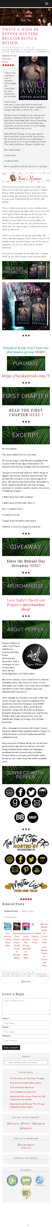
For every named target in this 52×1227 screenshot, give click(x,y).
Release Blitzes (34, 1217)
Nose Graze (36, 1225)
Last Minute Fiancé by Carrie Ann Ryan (44, 956)
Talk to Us (39, 1220)
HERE (39, 352)
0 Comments (42, 52)
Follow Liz (26, 1148)
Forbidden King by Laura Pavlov (35, 938)
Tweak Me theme (19, 1225)
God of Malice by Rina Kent (23, 1092)
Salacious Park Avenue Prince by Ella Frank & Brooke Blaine (17, 945)
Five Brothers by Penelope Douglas (27, 1078)
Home (10, 1214)
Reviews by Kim (21, 52)
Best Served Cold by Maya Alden (7, 939)
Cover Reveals (18, 1217)
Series (5, 61)
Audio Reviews (38, 1214)
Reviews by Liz (22, 1214)
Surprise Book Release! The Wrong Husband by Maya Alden (26, 945)
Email (6, 1027)
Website (6, 1035)
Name (6, 1018)
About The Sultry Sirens (19, 1220)
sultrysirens (10, 50)
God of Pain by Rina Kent (22, 1087)
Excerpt (29, 50)
